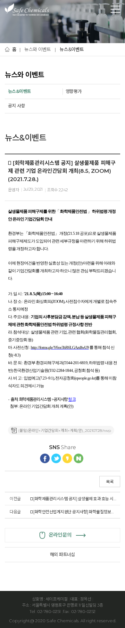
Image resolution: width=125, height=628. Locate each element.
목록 (109, 481)
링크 (72, 399)
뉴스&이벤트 (72, 49)
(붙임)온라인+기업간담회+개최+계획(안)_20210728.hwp (64, 430)
